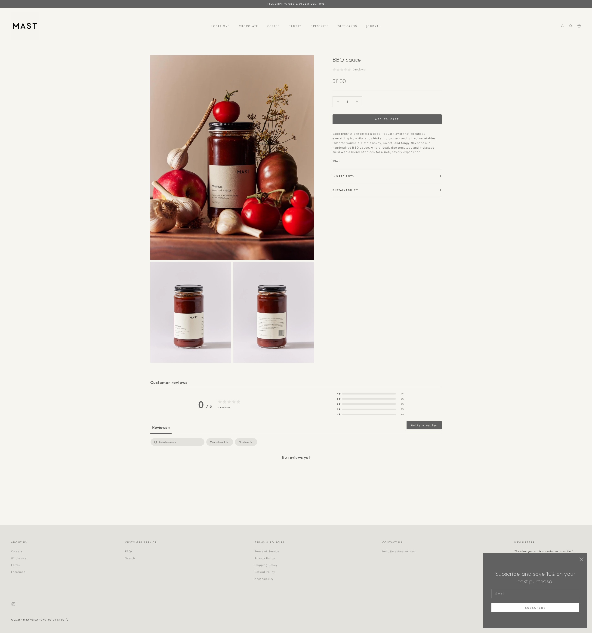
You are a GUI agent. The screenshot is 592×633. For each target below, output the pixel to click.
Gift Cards (347, 26)
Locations (220, 26)
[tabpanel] (296, 473)
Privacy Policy (265, 558)
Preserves (320, 26)
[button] (370, 393)
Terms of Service (267, 551)
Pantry (295, 26)
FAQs (129, 551)
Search (130, 558)
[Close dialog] (581, 559)
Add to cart (387, 119)
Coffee (273, 26)
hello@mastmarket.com (399, 551)
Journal (373, 26)
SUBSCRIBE (535, 607)
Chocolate (248, 26)
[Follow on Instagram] (13, 604)
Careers (17, 551)
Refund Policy (265, 572)
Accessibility (264, 579)
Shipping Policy (266, 565)
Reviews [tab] (161, 427)
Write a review (424, 425)
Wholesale (19, 558)
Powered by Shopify (53, 619)
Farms (15, 565)
